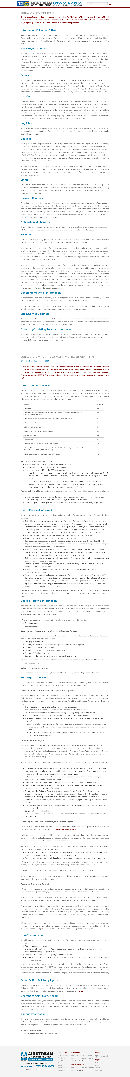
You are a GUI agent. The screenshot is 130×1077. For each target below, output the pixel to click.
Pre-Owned (62, 1058)
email (81, 991)
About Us (61, 1067)
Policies (98, 1063)
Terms (97, 1067)
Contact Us (62, 1070)
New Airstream (63, 1055)
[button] (110, 4)
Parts (60, 1065)
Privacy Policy (41, 369)
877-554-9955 (67, 3)
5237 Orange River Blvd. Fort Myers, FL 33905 (67, 5)
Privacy (98, 1065)
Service (60, 1063)
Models (60, 1060)
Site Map (98, 1070)
